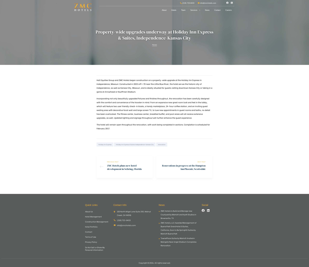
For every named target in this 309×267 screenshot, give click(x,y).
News (207, 10)
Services (193, 10)
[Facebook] (227, 3)
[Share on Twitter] (200, 144)
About (164, 10)
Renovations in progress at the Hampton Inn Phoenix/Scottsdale (184, 166)
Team (183, 10)
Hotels (173, 10)
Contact (217, 10)
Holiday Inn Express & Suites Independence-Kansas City (135, 144)
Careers (228, 10)
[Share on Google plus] (207, 144)
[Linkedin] (232, 3)
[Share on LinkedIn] (204, 144)
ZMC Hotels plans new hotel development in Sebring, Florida (125, 166)
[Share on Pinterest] (211, 144)
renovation (161, 144)
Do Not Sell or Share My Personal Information (95, 248)
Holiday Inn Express (105, 144)
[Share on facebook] (197, 144)
